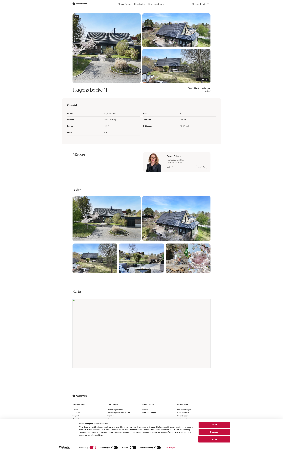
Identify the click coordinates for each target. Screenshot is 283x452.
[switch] (114, 447)
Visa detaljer (170, 448)
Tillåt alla (214, 425)
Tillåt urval (214, 432)
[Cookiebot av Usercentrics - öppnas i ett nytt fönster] (64, 447)
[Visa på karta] (141, 333)
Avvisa (214, 439)
